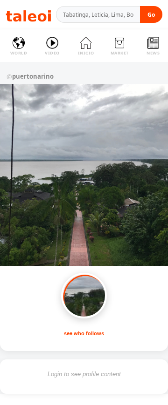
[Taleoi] (28, 14)
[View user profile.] (84, 296)
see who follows (84, 333)
